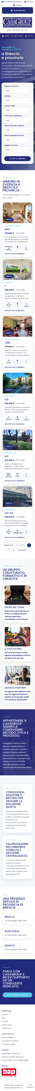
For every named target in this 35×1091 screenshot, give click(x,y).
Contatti (5, 1021)
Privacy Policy (7, 1025)
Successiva (22, 550)
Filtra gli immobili (17, 159)
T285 (7, 342)
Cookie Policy (7, 1028)
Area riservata (30, 1086)
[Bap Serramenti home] (17, 1072)
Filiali (3, 1018)
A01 (6, 456)
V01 (6, 399)
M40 (7, 229)
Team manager (7, 1037)
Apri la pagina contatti (17, 995)
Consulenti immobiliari (10, 1041)
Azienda (5, 1014)
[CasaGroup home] (17, 22)
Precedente (20, 545)
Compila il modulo (8, 1044)
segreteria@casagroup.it (11, 1053)
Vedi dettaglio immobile (14, 254)
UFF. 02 (9, 513)
